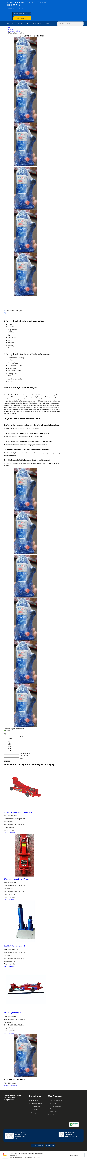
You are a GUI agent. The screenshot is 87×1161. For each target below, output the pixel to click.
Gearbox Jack (53, 1112)
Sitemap (33, 1113)
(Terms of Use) (13, 1155)
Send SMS (51, 1145)
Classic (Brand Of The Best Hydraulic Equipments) (27, 5)
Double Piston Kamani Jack (14, 946)
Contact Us (48, 23)
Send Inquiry (23, 18)
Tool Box (52, 1109)
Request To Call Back (10, 1085)
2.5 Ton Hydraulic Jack (12, 1013)
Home (10, 27)
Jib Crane (52, 1114)
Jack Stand (53, 1103)
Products (11, 29)
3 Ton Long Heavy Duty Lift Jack (16, 879)
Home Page (9, 23)
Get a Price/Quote (9, 833)
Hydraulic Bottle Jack (55, 1106)
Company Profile (22, 23)
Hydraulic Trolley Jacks (15, 31)
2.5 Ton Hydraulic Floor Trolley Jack (18, 812)
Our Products (36, 23)
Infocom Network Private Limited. (32, 1157)
